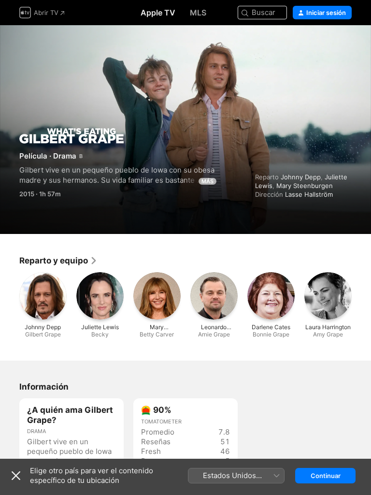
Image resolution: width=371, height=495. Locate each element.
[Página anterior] (9, 295)
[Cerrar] (16, 475)
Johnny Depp (301, 177)
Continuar (326, 476)
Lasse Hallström (309, 194)
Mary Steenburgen (304, 185)
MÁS (207, 181)
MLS (198, 12)
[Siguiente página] (361, 295)
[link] (58, 260)
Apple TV (158, 12)
